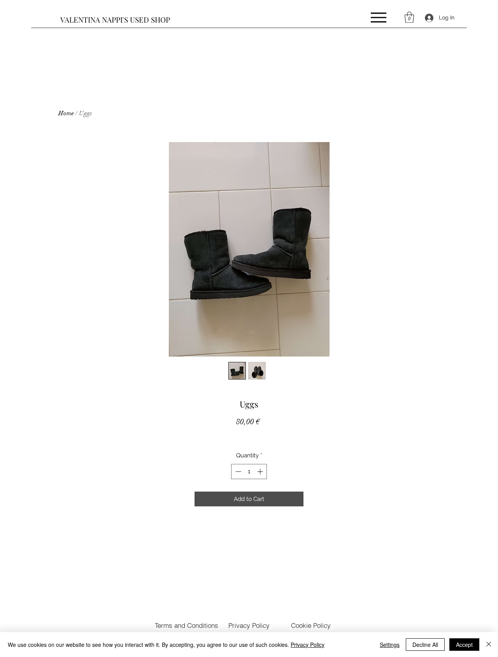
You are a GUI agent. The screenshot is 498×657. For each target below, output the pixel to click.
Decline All (425, 644)
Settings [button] (390, 644)
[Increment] (261, 471)
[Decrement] (237, 471)
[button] (409, 17)
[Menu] (378, 17)
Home (66, 113)
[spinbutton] (249, 471)
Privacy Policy (307, 644)
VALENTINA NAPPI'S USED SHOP (115, 19)
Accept (464, 644)
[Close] (488, 644)
